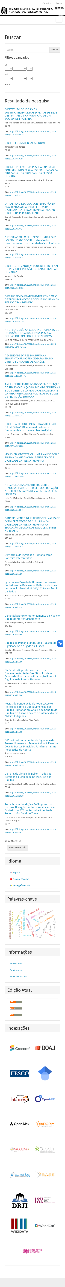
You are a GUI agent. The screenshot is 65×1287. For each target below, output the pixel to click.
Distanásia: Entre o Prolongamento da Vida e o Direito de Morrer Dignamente (32, 617)
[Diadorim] (45, 1124)
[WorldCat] (45, 1226)
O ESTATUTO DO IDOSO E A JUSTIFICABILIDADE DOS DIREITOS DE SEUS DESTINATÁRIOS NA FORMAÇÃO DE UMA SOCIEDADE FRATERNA (31, 113)
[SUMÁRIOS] (20, 1175)
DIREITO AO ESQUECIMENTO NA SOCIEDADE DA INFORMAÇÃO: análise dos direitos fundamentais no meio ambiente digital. (31, 427)
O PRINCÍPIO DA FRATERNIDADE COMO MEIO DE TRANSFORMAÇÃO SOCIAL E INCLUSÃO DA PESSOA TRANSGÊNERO (32, 299)
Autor (7, 84)
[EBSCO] (20, 1073)
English (16, 872)
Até (6, 74)
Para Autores (16, 970)
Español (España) (21, 879)
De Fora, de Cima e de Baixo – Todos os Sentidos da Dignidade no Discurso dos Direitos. (28, 777)
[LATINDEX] (20, 1099)
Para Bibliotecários (18, 976)
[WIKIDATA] (20, 1226)
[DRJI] (20, 1200)
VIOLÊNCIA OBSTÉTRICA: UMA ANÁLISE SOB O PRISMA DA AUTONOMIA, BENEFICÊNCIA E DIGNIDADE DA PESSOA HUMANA (32, 457)
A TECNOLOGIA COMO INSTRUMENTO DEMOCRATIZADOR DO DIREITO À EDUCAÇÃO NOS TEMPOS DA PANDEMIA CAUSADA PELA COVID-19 (31, 489)
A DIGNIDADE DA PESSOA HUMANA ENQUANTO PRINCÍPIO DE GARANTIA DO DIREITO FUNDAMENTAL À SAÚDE (29, 359)
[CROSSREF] (20, 1048)
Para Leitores (16, 963)
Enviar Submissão (17, 847)
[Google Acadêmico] (45, 1073)
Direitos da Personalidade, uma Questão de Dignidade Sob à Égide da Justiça (30, 644)
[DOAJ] (45, 1048)
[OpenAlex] (20, 1124)
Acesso (59, 3)
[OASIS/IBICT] (45, 1150)
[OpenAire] (45, 1099)
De (6, 64)
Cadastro (46, 3)
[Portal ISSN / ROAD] (45, 1200)
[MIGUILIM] (20, 1150)
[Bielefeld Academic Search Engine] (45, 1175)
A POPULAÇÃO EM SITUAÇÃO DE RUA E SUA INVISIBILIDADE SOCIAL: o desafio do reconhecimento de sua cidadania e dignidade (32, 240)
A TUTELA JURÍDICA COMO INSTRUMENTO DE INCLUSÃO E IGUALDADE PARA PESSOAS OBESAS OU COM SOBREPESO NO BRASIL (32, 333)
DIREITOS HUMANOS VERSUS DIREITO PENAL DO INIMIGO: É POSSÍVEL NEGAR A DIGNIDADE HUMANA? (32, 269)
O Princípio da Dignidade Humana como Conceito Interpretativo (28, 556)
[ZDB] (32, 1251)
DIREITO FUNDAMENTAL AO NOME (25, 143)
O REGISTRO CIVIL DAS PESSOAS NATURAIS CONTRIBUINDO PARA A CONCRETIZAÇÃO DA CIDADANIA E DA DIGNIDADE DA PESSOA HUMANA (31, 171)
